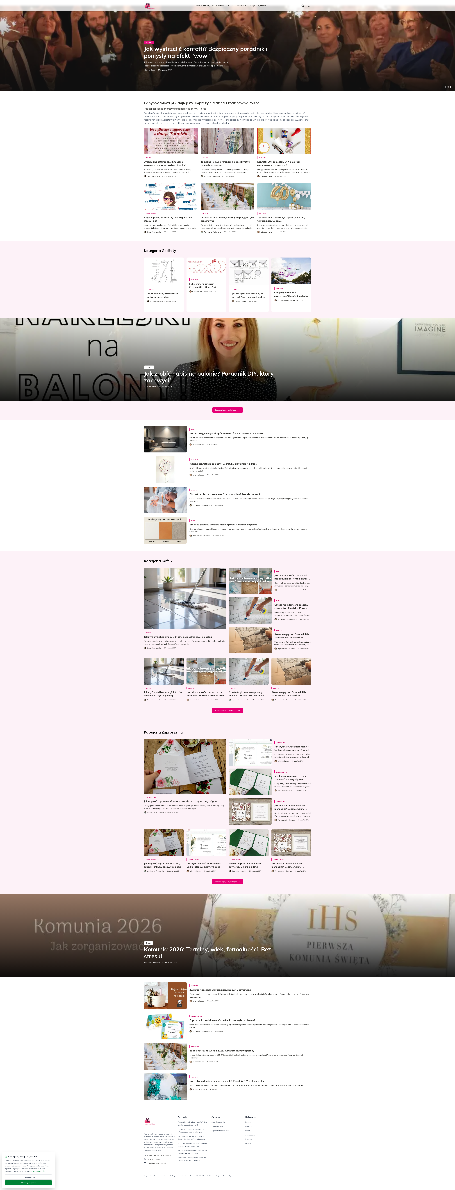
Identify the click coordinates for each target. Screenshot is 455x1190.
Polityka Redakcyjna (214, 1176)
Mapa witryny (227, 1176)
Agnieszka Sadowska (152, 70)
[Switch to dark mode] (309, 6)
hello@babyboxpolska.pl (156, 1163)
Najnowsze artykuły (205, 5)
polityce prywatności (37, 1171)
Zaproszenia (240, 5)
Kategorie (250, 1117)
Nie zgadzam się (28, 1177)
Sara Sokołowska (151, 386)
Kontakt (188, 1176)
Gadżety (220, 5)
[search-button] (302, 5)
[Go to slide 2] (448, 87)
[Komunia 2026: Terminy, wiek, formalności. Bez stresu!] (227, 935)
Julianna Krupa (217, 1126)
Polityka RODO (199, 1176)
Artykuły (182, 1117)
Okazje (252, 5)
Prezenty (195, 1046)
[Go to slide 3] (450, 87)
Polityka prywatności (175, 1176)
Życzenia (262, 5)
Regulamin (147, 1176)
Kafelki (229, 5)
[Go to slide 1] (446, 87)
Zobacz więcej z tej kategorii (226, 410)
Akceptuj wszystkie (28, 1183)
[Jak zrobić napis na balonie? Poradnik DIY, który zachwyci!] (227, 359)
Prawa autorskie (160, 1176)
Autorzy (216, 1117)
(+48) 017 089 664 (154, 1159)
